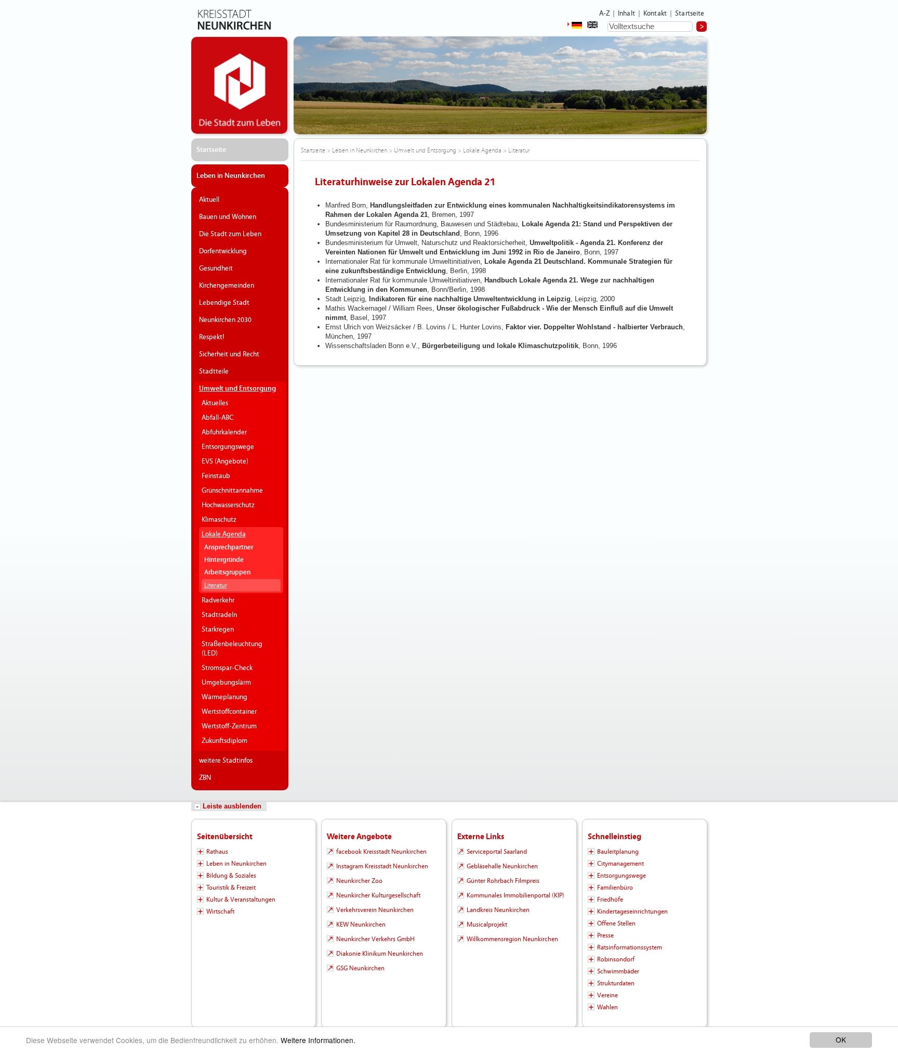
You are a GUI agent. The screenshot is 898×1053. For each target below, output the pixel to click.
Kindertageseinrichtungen (632, 911)
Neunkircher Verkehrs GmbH (375, 939)
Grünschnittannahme (232, 490)
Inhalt (626, 13)
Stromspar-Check (227, 668)
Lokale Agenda (224, 534)
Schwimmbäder (618, 971)
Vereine (607, 995)
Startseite (690, 13)
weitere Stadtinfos (226, 760)
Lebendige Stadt (224, 303)
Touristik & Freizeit (231, 887)
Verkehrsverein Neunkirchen (375, 910)
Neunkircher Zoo (359, 880)
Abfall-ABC (218, 418)
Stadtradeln (219, 615)
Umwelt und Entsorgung (237, 388)
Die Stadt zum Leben (230, 234)
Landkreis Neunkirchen (498, 910)
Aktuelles (215, 403)
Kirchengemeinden (226, 285)
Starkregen (218, 629)
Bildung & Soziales (231, 875)
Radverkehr (218, 600)
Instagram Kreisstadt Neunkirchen (382, 866)
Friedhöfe (610, 899)
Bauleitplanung (618, 851)
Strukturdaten (616, 983)
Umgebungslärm (226, 682)
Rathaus (217, 851)
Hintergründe (224, 560)
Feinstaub (216, 476)
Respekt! (211, 337)
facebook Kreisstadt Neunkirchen (381, 851)
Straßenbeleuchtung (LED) (232, 649)
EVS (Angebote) (225, 461)
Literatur (215, 585)
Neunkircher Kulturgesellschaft (378, 895)
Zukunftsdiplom (224, 741)
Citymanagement (620, 863)
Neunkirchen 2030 (225, 320)
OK (841, 1039)
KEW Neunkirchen (361, 924)
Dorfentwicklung (223, 251)
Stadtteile (214, 371)
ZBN (205, 778)
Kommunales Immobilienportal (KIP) (515, 895)
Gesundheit (216, 268)
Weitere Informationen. (318, 1040)
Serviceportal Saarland (497, 851)
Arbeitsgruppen (227, 572)
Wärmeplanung (224, 697)
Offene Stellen (616, 923)
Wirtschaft (220, 911)
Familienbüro (615, 887)
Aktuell (209, 200)
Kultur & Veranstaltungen (240, 899)
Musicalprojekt (487, 924)
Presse (605, 935)
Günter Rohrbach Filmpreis (503, 880)
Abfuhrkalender (224, 432)
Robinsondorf (616, 959)
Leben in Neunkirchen (230, 176)
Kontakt (655, 13)
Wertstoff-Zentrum (229, 726)
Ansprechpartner (228, 547)
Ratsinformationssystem (629, 947)
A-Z (604, 13)
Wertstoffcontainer (229, 712)
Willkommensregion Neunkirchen (512, 939)
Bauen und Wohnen (227, 217)
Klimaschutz (219, 520)
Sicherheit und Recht (229, 354)
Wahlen (607, 1007)
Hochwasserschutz (228, 505)
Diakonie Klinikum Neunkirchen (379, 953)
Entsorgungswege (228, 447)
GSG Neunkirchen (360, 968)
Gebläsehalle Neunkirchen (502, 866)
